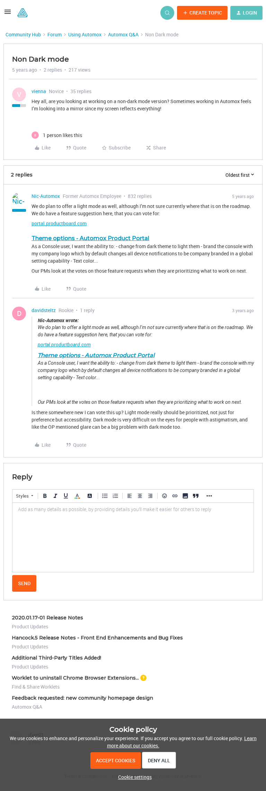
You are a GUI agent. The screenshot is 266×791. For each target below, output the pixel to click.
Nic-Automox (46, 196)
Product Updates (30, 626)
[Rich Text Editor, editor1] (133, 537)
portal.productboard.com (59, 223)
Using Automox (84, 34)
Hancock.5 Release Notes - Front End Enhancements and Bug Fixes (97, 638)
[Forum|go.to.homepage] (22, 13)
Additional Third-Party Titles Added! (56, 658)
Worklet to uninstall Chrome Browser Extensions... (75, 678)
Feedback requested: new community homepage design (82, 698)
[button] (7, 14)
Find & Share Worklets (36, 686)
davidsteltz (44, 310)
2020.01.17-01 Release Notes (47, 618)
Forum (54, 34)
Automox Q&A (123, 34)
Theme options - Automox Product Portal (90, 238)
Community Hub (23, 34)
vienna (39, 91)
